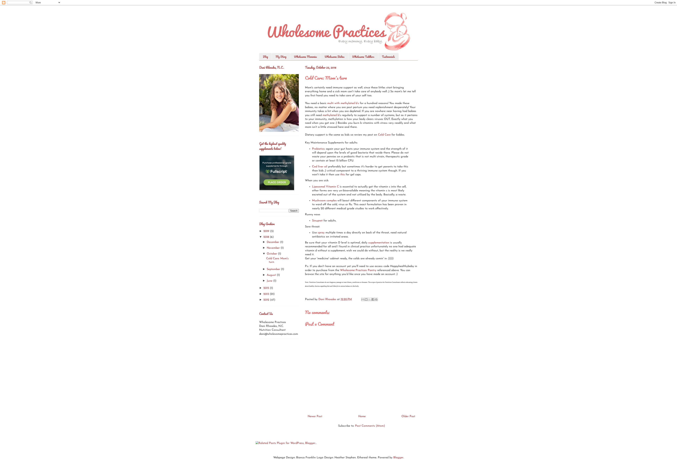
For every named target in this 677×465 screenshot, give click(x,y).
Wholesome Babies (334, 57)
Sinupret (317, 220)
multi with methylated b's (343, 103)
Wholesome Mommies (305, 57)
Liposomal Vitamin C (325, 186)
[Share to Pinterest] (376, 299)
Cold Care (384, 134)
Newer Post (315, 416)
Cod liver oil (319, 166)
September (274, 269)
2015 (266, 288)
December (273, 242)
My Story (281, 57)
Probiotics (318, 148)
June (270, 280)
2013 (266, 294)
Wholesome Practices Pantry (358, 270)
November (274, 248)
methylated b (331, 115)
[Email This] (363, 299)
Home (362, 416)
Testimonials (388, 57)
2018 (266, 237)
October (272, 253)
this (342, 174)
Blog (265, 57)
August (272, 275)
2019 (266, 231)
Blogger (398, 457)
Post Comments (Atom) (370, 426)
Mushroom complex (324, 200)
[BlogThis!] (366, 299)
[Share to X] (369, 299)
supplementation (378, 242)
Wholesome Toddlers (363, 57)
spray (321, 232)
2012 (266, 300)
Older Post (408, 416)
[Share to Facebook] (373, 299)
